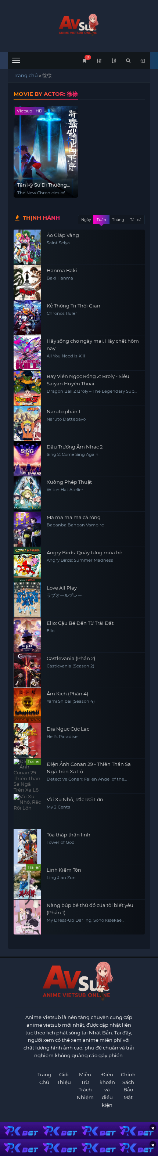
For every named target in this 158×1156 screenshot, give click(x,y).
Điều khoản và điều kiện (107, 1090)
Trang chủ (26, 75)
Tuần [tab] (101, 219)
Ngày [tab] (86, 219)
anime (79, 25)
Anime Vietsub (43, 1017)
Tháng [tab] (118, 219)
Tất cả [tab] (135, 219)
